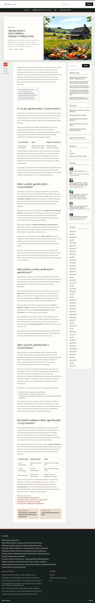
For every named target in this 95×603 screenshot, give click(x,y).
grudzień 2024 (72, 268)
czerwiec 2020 (73, 360)
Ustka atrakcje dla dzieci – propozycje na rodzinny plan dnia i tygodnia (22, 542)
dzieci (26, 396)
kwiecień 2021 (72, 331)
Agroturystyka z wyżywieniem (10, 540)
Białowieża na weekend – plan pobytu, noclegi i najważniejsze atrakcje (21, 545)
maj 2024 (71, 277)
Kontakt (91, 600)
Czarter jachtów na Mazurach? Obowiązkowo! (30, 503)
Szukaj (89, 4)
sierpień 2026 (72, 231)
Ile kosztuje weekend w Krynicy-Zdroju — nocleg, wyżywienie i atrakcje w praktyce (25, 559)
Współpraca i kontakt (65, 10)
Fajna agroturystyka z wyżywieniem (78, 115)
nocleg (19, 362)
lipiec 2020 (72, 357)
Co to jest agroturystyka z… (26, 91)
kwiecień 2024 (72, 279)
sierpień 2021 (72, 320)
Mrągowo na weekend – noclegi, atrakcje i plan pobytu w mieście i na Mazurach (24, 561)
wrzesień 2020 (72, 351)
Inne (55, 10)
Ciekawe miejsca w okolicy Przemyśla (78, 216)
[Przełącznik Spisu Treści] (36, 89)
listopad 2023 (72, 291)
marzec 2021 (72, 334)
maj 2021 (71, 328)
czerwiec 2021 (72, 325)
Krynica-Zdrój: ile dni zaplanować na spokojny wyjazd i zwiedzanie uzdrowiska (20, 588)
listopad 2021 (72, 311)
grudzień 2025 (72, 248)
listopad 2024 (72, 271)
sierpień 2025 (72, 254)
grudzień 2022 (72, 302)
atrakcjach (44, 482)
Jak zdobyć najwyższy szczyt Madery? (28, 497)
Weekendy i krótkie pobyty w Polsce (42, 10)
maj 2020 (71, 362)
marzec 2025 (72, 262)
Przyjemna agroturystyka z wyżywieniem (13, 556)
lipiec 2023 (72, 294)
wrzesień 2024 (72, 274)
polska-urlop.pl (6, 600)
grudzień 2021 (72, 308)
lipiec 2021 (71, 322)
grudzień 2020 (72, 342)
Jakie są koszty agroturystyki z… (27, 97)
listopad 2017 (72, 365)
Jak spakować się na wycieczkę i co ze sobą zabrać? (32, 499)
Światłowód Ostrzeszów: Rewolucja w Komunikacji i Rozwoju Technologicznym (24, 551)
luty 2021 (71, 337)
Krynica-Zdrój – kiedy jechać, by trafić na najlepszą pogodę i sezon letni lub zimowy (22, 591)
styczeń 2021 (72, 340)
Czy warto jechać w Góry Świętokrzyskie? (14, 567)
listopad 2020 (72, 345)
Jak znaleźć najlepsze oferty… (26, 99)
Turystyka (27, 10)
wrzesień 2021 (72, 317)
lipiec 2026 (72, 234)
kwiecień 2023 (72, 300)
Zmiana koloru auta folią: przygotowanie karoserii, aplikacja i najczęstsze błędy (20, 577)
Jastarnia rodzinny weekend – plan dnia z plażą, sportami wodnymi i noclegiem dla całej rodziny (29, 564)
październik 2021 (73, 314)
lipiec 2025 (72, 257)
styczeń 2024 (72, 288)
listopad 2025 (72, 251)
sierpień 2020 (72, 354)
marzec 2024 (72, 282)
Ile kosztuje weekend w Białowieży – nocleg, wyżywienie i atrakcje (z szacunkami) (25, 548)
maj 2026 (71, 239)
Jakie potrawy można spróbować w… (28, 95)
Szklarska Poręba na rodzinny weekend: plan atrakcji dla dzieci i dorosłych (19, 594)
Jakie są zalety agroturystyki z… (27, 93)
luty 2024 (71, 285)
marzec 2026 (72, 245)
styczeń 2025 (72, 265)
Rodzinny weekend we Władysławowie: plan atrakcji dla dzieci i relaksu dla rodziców (26, 553)
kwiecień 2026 (72, 242)
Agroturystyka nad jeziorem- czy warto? (29, 501)
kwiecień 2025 (72, 259)
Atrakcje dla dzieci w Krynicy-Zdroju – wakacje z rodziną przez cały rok (19, 575)
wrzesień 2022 (72, 305)
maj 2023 (71, 297)
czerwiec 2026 (72, 237)
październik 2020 (73, 348)
